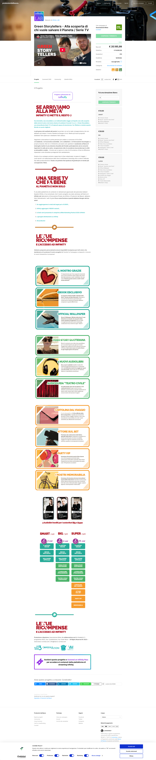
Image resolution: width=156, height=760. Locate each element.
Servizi (126, 3)
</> (120, 79)
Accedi (150, 3)
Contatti (98, 29)
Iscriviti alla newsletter (62, 721)
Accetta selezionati (131, 751)
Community (107, 3)
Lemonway (114, 737)
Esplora (99, 3)
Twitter (80, 719)
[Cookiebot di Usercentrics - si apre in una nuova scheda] (21, 757)
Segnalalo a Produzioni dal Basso (43, 698)
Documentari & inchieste (114, 65)
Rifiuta (131, 756)
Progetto (36, 79)
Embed (96, 684)
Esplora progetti (38, 717)
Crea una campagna (138, 3)
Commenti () (46, 79)
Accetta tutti (131, 746)
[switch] (56, 755)
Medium (81, 723)
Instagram (81, 721)
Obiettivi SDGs (68, 79)
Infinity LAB (55, 20)
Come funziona (117, 3)
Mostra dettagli (96, 755)
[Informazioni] (121, 61)
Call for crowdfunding (40, 723)
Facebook (81, 717)
